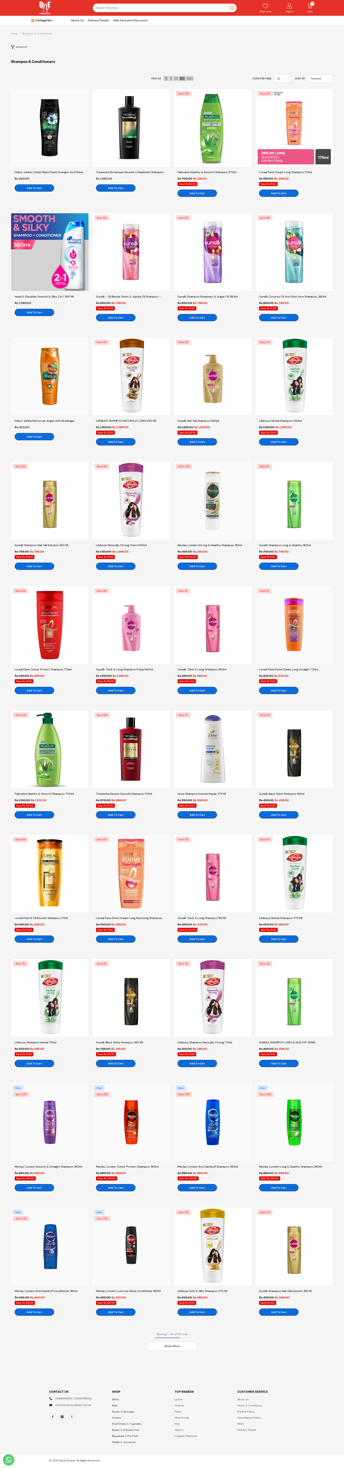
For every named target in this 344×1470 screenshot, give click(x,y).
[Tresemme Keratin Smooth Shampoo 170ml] (131, 749)
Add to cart (34, 188)
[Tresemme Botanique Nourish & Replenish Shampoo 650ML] (131, 128)
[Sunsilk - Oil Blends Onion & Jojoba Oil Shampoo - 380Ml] (131, 252)
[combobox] (160, 8)
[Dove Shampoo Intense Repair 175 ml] (213, 749)
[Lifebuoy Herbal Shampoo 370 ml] (294, 874)
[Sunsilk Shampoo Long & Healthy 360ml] (294, 501)
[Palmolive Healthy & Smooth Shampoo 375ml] (213, 128)
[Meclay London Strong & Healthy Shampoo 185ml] (213, 501)
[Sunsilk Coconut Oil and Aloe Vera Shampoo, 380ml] (294, 252)
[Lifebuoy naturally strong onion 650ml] (131, 501)
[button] (166, 78)
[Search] (165, 8)
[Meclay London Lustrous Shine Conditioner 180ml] (131, 1246)
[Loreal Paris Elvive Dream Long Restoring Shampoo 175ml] (131, 874)
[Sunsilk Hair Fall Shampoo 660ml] (213, 376)
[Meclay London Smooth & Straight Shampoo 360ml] (50, 1122)
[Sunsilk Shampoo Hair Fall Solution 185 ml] (294, 1246)
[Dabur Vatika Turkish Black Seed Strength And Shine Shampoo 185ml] (50, 128)
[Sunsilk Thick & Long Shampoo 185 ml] (213, 874)
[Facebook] (52, 1416)
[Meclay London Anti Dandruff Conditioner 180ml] (50, 1246)
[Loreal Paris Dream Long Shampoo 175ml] (294, 128)
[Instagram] (62, 1416)
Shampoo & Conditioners (37, 33)
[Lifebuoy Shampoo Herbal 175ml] (50, 998)
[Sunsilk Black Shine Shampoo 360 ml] (131, 998)
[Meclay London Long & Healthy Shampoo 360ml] (294, 1122)
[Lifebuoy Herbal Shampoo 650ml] (294, 376)
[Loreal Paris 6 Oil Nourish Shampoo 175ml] (50, 874)
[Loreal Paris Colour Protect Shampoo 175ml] (50, 625)
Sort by (300, 78)
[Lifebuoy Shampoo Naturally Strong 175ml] (213, 998)
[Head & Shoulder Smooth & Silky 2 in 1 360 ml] (50, 252)
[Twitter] (71, 1416)
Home (14, 33)
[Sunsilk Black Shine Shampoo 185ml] (294, 749)
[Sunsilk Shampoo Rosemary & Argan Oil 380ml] (213, 252)
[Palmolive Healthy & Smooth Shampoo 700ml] (50, 749)
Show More (172, 1346)
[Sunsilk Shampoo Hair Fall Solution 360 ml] (50, 501)
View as (156, 78)
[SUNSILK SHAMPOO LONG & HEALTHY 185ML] (294, 998)
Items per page (261, 78)
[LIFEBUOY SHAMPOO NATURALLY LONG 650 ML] (131, 376)
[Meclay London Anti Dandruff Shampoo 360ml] (213, 1122)
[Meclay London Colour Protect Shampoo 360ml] (131, 1122)
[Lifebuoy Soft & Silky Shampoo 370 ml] (213, 1246)
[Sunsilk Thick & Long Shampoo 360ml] (213, 625)
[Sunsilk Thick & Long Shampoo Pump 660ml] (131, 625)
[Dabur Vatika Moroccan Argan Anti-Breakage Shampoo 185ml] (50, 376)
